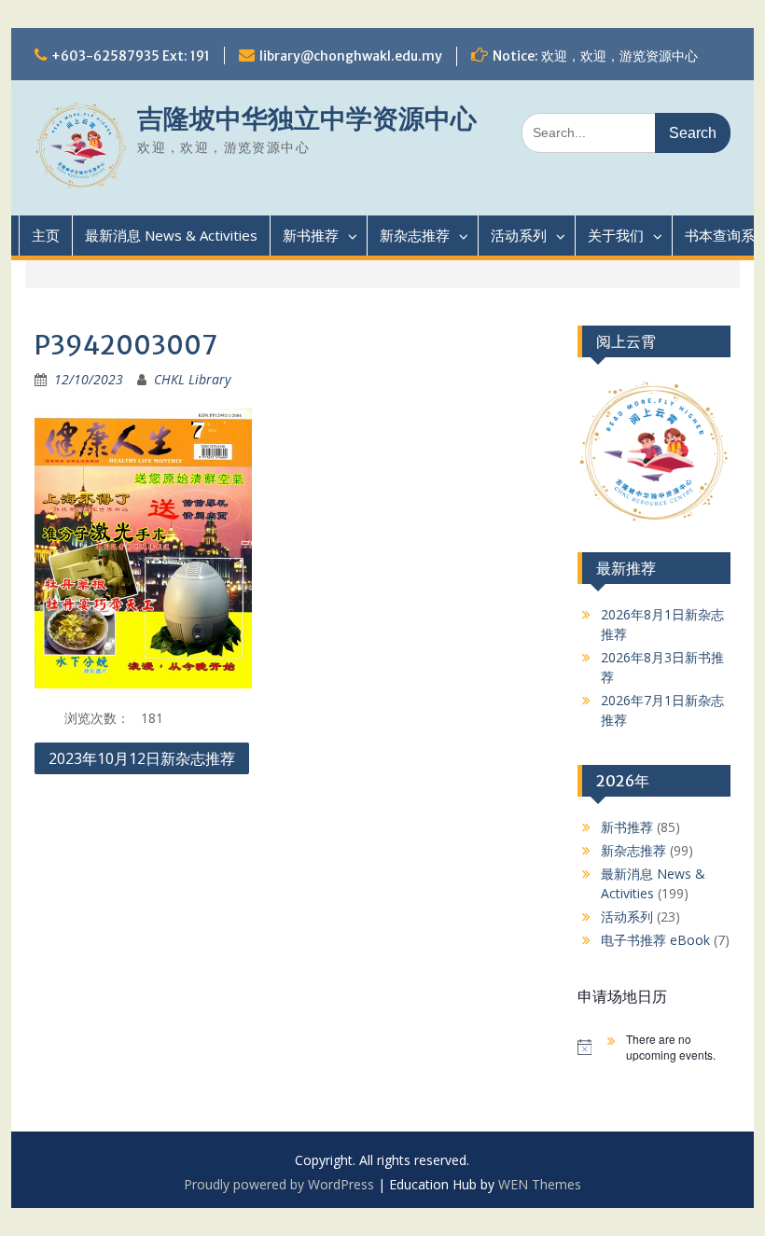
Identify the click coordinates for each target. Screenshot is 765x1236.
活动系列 (519, 235)
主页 (46, 235)
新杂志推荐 (415, 235)
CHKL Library (192, 379)
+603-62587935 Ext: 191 (130, 56)
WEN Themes (539, 1184)
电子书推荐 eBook (655, 940)
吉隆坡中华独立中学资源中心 (307, 118)
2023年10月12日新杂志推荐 (142, 758)
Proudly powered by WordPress (279, 1184)
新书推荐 (311, 235)
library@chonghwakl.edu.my (350, 56)
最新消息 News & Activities (171, 235)
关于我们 (616, 235)
